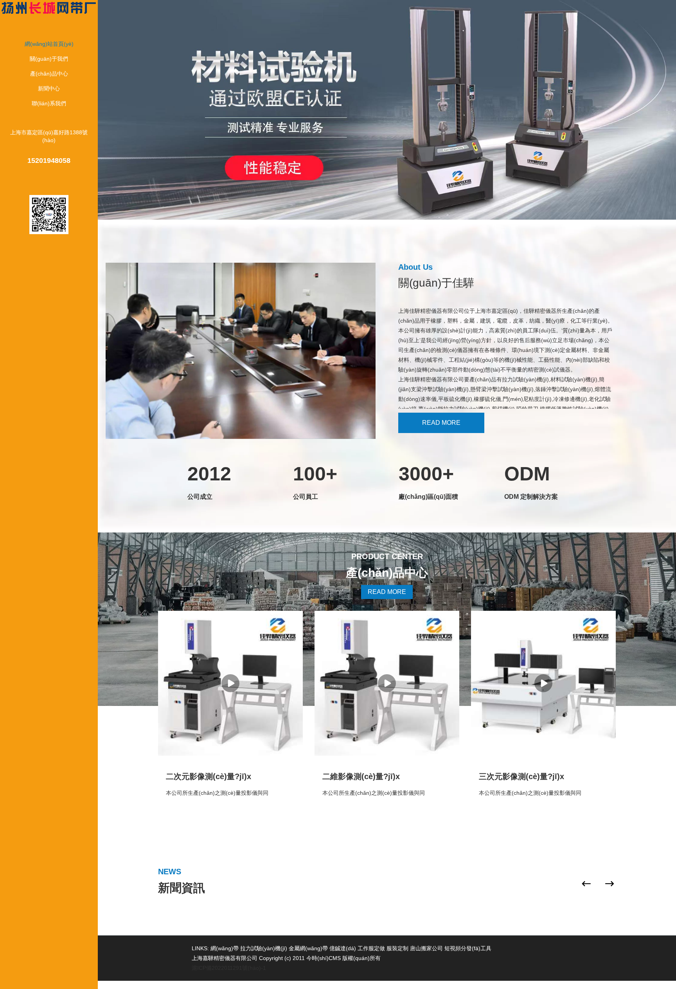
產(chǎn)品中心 (49, 73)
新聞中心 (49, 88)
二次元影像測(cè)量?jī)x (208, 776)
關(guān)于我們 (49, 59)
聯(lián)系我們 (49, 103)
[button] (586, 884)
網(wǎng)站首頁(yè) (49, 44)
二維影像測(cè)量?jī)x (361, 776)
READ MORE (441, 422)
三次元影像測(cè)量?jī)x (521, 776)
